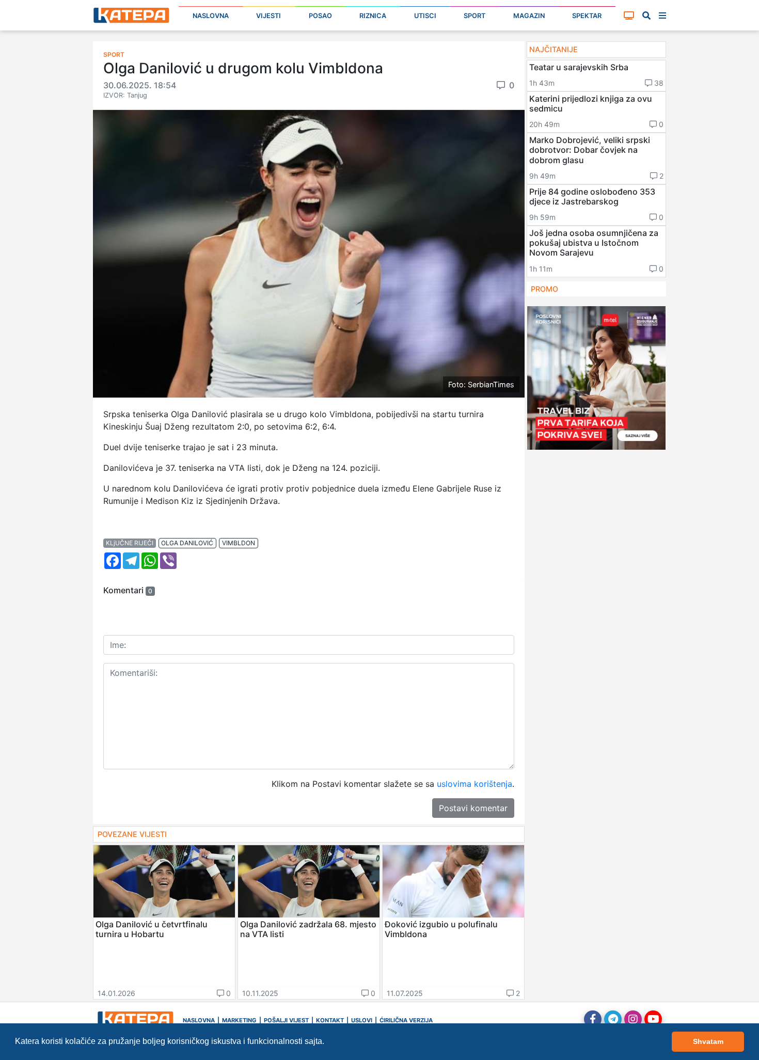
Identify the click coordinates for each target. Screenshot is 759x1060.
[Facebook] (593, 1019)
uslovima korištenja (474, 784)
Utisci (425, 16)
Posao (320, 16)
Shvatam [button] (708, 1041)
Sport (474, 16)
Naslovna (211, 16)
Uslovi (361, 1020)
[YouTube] (653, 1019)
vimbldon (238, 543)
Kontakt (330, 1020)
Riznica (372, 16)
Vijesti (268, 16)
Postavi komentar (473, 808)
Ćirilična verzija (406, 1020)
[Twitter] (613, 1019)
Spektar (587, 16)
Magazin (529, 16)
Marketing (239, 1020)
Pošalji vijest (286, 1020)
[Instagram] (633, 1019)
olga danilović (187, 543)
